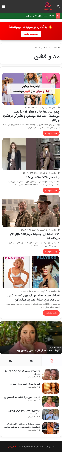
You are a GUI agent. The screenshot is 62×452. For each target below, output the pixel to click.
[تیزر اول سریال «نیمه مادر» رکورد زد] (50, 388)
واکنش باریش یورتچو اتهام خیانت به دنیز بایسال (22, 372)
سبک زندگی (47, 47)
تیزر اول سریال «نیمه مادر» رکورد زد (25, 384)
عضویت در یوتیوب (31, 34)
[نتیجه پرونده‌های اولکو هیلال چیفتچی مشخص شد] (50, 414)
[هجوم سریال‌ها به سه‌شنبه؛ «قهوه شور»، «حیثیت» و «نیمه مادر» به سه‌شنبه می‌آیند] (50, 428)
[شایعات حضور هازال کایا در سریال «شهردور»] (50, 401)
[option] (31, 337)
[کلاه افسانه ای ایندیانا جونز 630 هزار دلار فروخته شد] (31, 211)
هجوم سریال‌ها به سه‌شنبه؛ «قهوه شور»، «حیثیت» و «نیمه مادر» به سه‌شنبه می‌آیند (22, 425)
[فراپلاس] (47, 6)
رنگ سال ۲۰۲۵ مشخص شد (43, 177)
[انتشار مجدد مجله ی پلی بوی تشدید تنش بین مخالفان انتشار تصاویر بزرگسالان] (31, 272)
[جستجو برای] (58, 7)
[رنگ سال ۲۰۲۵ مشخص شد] (31, 154)
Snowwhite (52, 173)
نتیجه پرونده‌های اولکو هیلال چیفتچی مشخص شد (24, 412)
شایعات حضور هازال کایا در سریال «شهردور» (36, 15)
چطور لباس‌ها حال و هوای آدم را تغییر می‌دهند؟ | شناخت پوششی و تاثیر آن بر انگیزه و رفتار (31, 115)
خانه (56, 47)
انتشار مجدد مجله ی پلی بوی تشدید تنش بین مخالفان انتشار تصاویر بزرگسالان (34, 297)
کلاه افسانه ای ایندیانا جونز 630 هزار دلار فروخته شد (35, 236)
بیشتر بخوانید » (51, 133)
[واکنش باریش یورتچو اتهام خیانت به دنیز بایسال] (50, 374)
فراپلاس (54, 107)
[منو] (3, 7)
